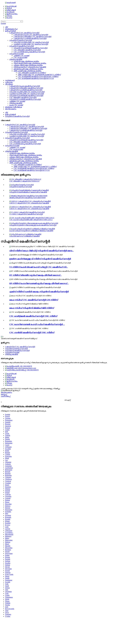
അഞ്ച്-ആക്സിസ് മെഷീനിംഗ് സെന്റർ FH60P (27, 198)
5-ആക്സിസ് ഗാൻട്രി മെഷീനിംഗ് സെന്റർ (30, 38)
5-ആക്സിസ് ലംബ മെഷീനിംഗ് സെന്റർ (24, 86)
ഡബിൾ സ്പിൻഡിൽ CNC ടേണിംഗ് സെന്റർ (31, 44)
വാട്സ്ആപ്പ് (5, 396)
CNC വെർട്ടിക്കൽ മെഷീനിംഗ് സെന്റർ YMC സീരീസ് (33, 316)
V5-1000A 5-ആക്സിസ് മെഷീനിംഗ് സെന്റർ (26, 214)
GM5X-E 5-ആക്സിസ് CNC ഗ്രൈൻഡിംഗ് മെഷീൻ (29, 203)
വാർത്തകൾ (10, 80)
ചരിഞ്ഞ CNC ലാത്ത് (21, 55)
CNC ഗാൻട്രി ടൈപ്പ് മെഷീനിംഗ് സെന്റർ (29, 52)
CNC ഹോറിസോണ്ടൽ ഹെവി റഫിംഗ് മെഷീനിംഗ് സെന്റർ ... (37, 324)
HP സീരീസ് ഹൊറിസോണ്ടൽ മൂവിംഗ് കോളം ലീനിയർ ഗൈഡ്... (39, 283)
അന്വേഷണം (10, 109)
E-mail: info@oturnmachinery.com (24, 368)
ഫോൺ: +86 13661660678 (22, 366)
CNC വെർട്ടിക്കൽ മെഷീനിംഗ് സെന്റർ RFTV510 (36, 78)
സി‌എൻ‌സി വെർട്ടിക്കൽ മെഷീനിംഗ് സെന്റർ (30, 48)
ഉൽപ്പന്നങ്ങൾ (10, 31)
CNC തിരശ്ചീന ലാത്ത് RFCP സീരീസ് (32, 73)
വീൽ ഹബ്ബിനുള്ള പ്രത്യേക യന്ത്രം (27, 71)
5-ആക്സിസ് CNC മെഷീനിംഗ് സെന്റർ (24, 33)
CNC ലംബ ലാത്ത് (20, 57)
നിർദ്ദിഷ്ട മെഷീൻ (15, 59)
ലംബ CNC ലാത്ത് (16, 105)
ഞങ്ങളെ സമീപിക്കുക (13, 107)
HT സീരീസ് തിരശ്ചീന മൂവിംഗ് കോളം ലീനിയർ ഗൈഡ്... (35, 275)
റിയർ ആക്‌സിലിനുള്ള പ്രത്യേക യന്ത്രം (30, 63)
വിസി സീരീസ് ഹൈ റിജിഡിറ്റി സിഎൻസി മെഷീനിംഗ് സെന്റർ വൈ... (41, 251)
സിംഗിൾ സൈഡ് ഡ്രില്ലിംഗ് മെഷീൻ (24, 236)
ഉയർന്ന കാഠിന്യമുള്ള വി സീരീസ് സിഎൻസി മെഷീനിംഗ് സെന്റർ (40, 259)
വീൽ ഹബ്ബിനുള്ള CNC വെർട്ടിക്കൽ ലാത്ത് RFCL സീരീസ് (39, 75)
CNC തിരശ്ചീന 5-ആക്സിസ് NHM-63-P (24, 181)
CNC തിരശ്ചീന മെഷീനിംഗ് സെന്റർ (27, 50)
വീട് (6, 27)
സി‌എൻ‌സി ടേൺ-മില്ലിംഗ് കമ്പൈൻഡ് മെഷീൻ (28, 192)
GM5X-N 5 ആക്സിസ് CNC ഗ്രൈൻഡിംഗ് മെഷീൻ (29, 209)
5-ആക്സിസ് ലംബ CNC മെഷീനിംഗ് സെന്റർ (31, 35)
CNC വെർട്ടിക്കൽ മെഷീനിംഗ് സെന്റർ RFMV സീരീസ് (38, 76)
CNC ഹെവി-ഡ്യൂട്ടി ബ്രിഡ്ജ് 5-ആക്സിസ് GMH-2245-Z (31, 220)
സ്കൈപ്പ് (4, 394)
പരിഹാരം (9, 82)
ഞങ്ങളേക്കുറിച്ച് (11, 29)
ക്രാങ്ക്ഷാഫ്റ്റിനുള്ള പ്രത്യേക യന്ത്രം (28, 69)
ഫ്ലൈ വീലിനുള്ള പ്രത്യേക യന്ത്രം (28, 65)
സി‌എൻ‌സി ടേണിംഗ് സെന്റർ (20, 40)
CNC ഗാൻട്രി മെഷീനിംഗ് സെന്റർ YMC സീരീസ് (31, 332)
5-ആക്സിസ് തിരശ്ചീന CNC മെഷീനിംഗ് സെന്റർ (32, 36)
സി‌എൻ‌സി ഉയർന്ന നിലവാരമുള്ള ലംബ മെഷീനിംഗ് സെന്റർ (32, 225)
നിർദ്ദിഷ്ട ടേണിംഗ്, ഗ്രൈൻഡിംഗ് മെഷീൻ (30, 67)
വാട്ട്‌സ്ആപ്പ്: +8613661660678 (27, 370)
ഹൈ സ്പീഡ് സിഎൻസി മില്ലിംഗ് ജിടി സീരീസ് (31, 308)
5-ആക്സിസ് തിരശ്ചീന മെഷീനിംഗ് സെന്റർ (26, 88)
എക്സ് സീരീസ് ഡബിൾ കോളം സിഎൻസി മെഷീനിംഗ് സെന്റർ (39, 291)
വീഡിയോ (9, 84)
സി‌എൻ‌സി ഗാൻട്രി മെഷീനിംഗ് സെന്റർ (25, 99)
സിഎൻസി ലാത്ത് (16, 54)
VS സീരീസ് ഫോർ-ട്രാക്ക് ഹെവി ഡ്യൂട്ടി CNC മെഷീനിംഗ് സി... (38, 267)
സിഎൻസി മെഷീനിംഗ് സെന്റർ (21, 46)
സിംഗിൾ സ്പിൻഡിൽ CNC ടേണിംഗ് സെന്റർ (31, 42)
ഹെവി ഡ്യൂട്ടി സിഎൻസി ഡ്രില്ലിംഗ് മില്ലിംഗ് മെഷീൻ (31, 231)
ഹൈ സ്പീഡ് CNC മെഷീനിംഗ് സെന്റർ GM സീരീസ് (33, 300)
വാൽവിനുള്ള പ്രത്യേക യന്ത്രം (26, 61)
